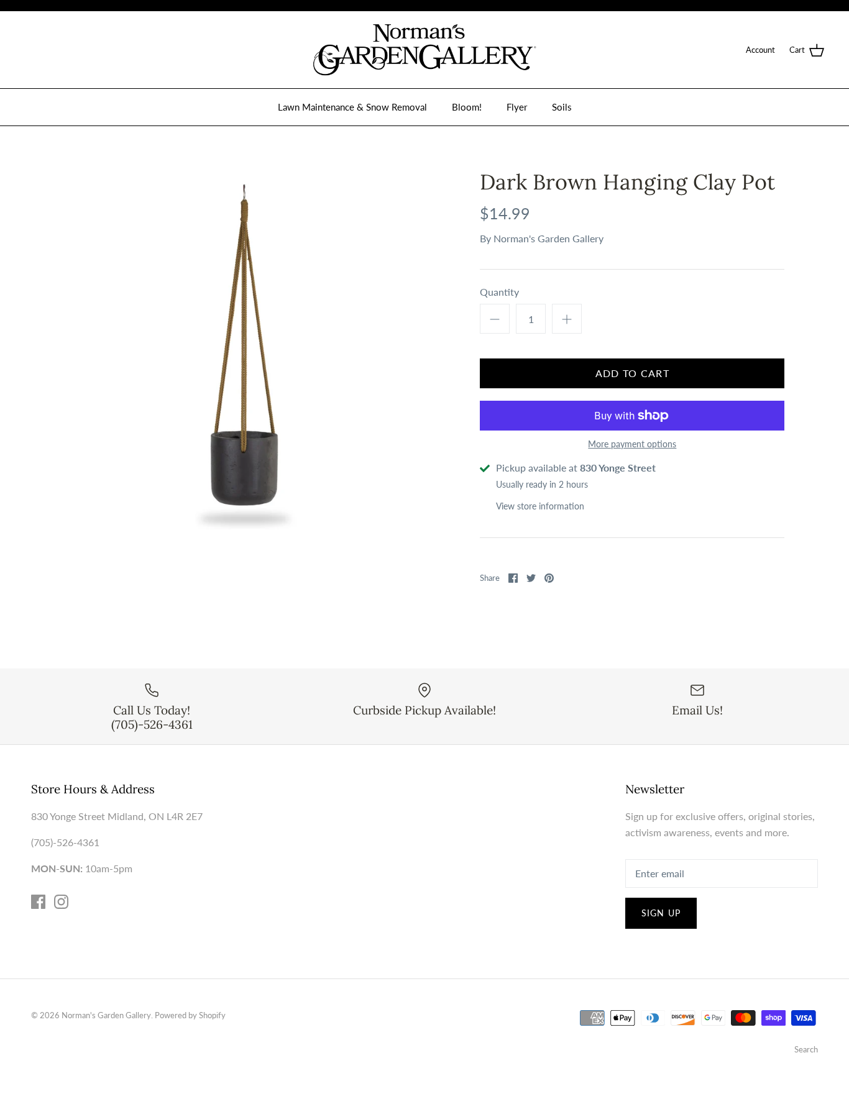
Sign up (661, 913)
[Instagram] (61, 902)
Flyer (517, 106)
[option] (244, 349)
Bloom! (467, 106)
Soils (562, 106)
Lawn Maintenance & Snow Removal (352, 106)
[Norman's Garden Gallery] (424, 50)
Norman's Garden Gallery (548, 238)
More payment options (632, 444)
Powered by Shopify (190, 1015)
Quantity (499, 292)
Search (806, 1049)
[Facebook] (38, 902)
